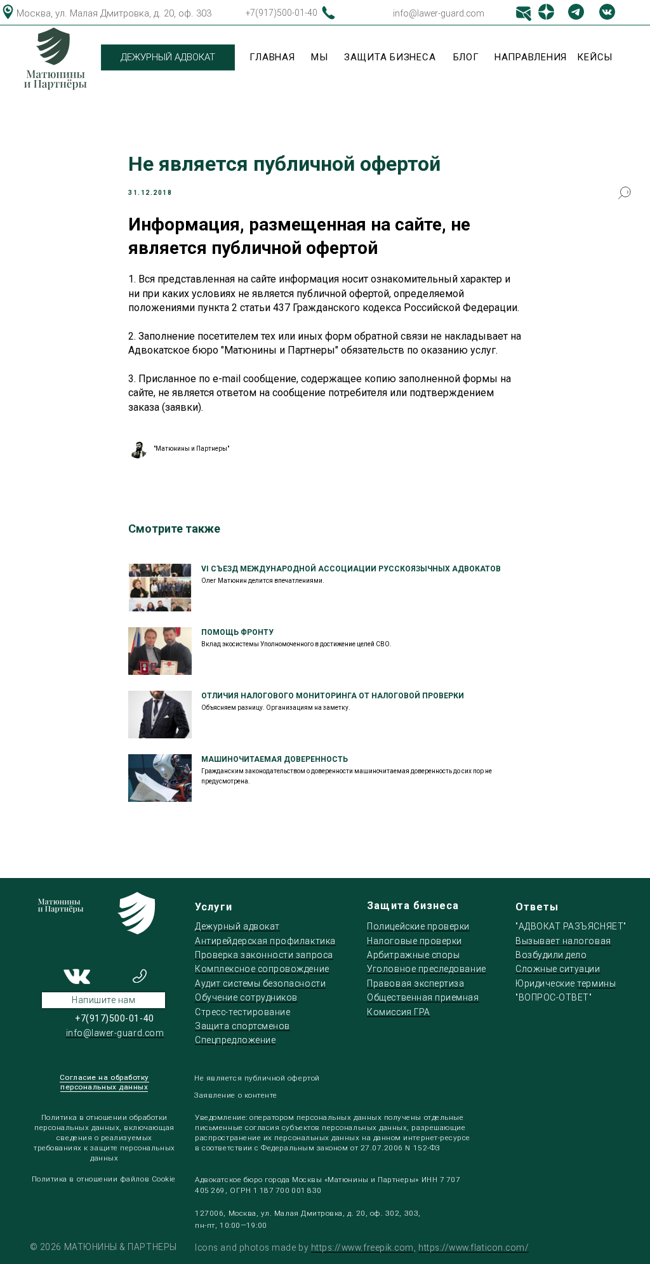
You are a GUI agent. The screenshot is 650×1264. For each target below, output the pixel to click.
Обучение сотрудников (246, 997)
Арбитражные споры (413, 955)
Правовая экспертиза (415, 983)
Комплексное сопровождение (262, 969)
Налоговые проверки (414, 941)
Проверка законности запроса (264, 955)
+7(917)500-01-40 (281, 13)
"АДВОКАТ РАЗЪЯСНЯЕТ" (571, 926)
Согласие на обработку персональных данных (104, 1082)
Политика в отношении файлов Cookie (104, 1178)
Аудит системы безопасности (260, 983)
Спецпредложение (235, 1040)
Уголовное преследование (426, 969)
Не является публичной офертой (256, 1078)
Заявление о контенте (235, 1095)
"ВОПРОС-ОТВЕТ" (553, 997)
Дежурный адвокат (237, 926)
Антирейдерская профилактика (265, 941)
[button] (103, 1000)
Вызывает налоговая (563, 941)
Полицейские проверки (418, 926)
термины (596, 983)
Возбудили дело (551, 955)
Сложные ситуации (557, 969)
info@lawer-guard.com (438, 13)
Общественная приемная (423, 997)
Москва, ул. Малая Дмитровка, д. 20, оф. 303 (114, 13)
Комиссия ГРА (398, 1012)
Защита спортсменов (242, 1026)
